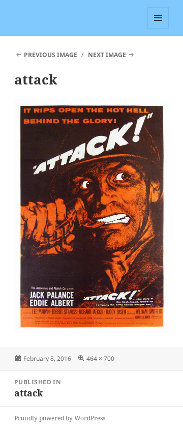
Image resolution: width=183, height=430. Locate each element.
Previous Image (50, 54)
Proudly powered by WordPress (59, 418)
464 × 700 (100, 358)
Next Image (107, 54)
